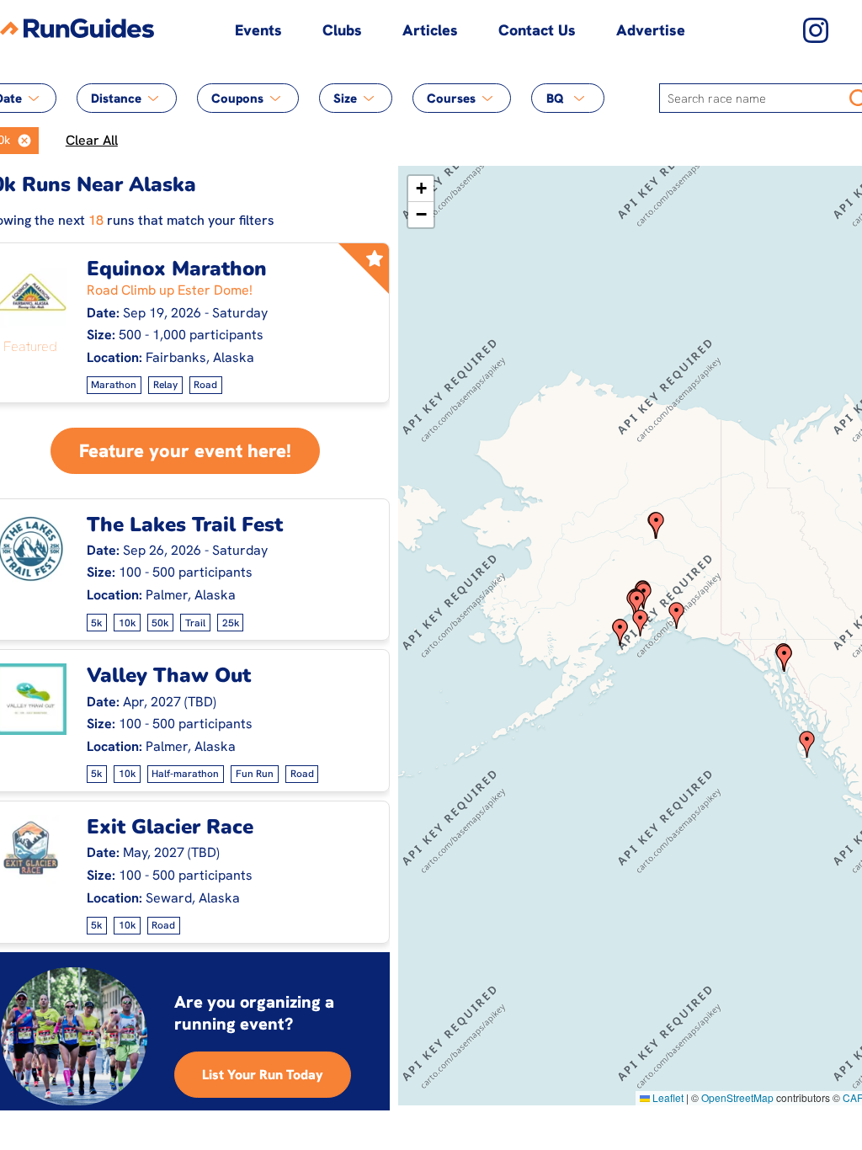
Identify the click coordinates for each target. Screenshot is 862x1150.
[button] (24, 140)
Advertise (650, 30)
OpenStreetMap (737, 1097)
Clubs (342, 30)
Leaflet (667, 1097)
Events (258, 30)
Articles (430, 30)
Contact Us (537, 30)
